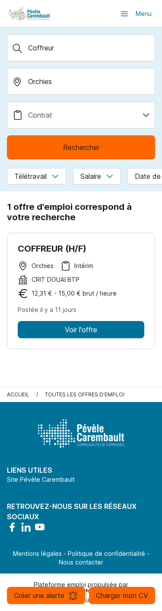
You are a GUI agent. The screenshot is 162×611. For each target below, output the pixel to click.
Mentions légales (37, 553)
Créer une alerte (39, 595)
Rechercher (81, 147)
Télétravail (30, 176)
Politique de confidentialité (106, 553)
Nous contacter (81, 562)
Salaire (90, 176)
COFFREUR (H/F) (52, 248)
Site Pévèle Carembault (41, 479)
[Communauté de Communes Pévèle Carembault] (29, 13)
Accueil (18, 394)
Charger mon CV (122, 595)
